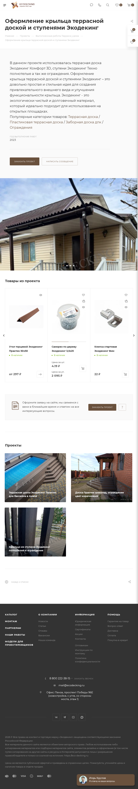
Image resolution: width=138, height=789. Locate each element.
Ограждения (21, 127)
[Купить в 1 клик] (83, 301)
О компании (47, 614)
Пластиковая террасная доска (36, 122)
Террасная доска (83, 117)
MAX (81, 717)
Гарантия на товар (118, 621)
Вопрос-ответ (115, 626)
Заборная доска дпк (83, 122)
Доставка (113, 630)
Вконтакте (56, 717)
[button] (63, 265)
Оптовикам (81, 645)
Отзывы (42, 630)
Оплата (112, 635)
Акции (79, 634)
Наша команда (46, 640)
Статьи (42, 626)
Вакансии (44, 635)
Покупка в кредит (118, 640)
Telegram (64, 717)
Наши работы (15, 634)
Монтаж (11, 621)
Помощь (114, 614)
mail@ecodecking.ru (71, 685)
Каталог (11, 614)
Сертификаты (83, 629)
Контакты (80, 638)
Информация (85, 614)
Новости (43, 621)
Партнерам (13, 628)
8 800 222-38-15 (59, 678)
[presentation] (4, 335)
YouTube (73, 717)
